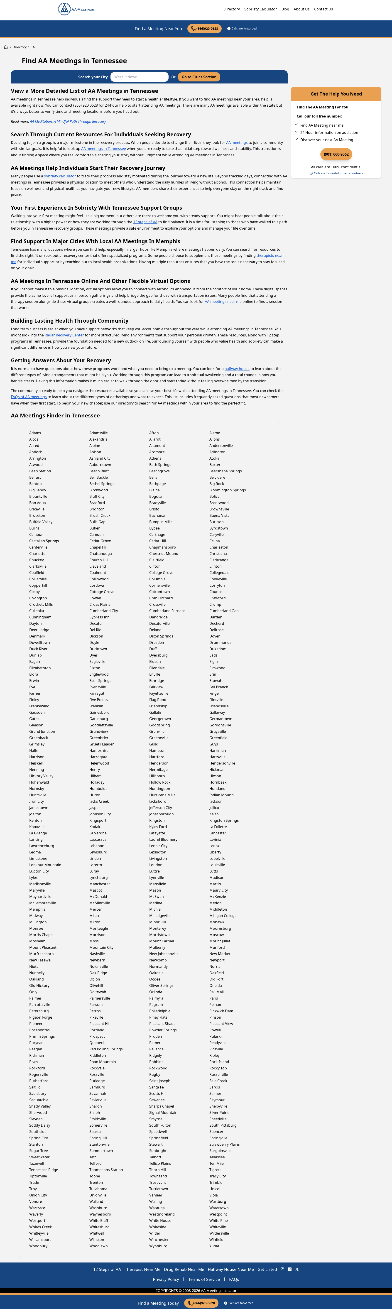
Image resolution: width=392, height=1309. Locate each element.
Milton (94, 921)
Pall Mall (216, 991)
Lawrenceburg (41, 845)
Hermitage (158, 769)
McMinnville (99, 902)
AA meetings (237, 142)
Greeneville (159, 737)
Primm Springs (42, 1036)
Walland (96, 1201)
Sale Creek (218, 1080)
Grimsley (36, 744)
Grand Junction (42, 731)
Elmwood (217, 667)
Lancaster (217, 833)
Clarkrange (218, 559)
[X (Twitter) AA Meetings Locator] (297, 1269)
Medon (215, 902)
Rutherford (39, 1080)
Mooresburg (220, 928)
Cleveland (97, 566)
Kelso (214, 813)
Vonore (35, 1201)
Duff (153, 648)
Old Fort (216, 979)
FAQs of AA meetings (29, 396)
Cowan (95, 598)
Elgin (213, 661)
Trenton (96, 1182)
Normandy (158, 966)
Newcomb (158, 960)
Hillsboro (157, 775)
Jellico (214, 807)
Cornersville (159, 585)
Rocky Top (218, 1068)
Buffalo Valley (40, 521)
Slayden (36, 1118)
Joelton (35, 813)
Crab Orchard (161, 598)
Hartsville (217, 756)
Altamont (157, 445)
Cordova (96, 585)
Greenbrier (98, 737)
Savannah (97, 1093)
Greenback (38, 737)
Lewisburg (98, 852)
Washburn (98, 1207)
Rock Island (219, 1061)
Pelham (215, 1004)
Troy (33, 1188)
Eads (213, 655)
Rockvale (97, 1068)
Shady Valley (40, 1106)
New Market (219, 953)
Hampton (157, 750)
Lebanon (96, 845)
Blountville (38, 496)
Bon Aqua (37, 502)
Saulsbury (37, 1093)
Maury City (218, 890)
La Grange (38, 833)
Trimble (215, 1182)
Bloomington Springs (227, 490)
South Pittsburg (223, 1125)
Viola (213, 1195)
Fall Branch (218, 686)
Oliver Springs (161, 985)
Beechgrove (159, 470)
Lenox (214, 845)
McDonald (98, 896)
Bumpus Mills (160, 521)
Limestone (38, 858)
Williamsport (40, 1239)
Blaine (154, 490)
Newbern (97, 960)
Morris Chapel (41, 934)
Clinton (215, 566)
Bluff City (97, 496)
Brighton (97, 509)
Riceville (216, 1049)
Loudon (155, 864)
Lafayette (157, 833)
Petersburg (39, 1010)
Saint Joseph (159, 1080)
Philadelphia (159, 1010)
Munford (217, 947)
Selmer (215, 1093)
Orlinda (155, 991)
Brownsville (219, 509)
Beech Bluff (99, 470)
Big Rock (216, 483)
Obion (94, 979)
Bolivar (215, 496)
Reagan (35, 1049)
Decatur (96, 623)
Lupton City (39, 871)
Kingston (157, 820)
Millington (38, 921)
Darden (215, 617)
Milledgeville (160, 915)
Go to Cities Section (199, 76)
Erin (212, 674)
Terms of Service (204, 1279)
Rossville (96, 1074)
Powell (215, 1029)
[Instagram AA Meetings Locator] (282, 1269)
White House (160, 1220)
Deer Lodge (39, 629)
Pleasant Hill (99, 1023)
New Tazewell (40, 960)
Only (33, 991)
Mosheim (37, 941)
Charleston (218, 547)
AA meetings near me (223, 301)
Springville (218, 1137)
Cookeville (218, 578)
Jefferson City (160, 807)
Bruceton (37, 515)
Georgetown (160, 718)
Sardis (214, 1087)
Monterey (157, 928)
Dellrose (216, 629)
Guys (213, 744)
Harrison (36, 756)
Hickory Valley (41, 775)
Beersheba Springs (225, 470)
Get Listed (267, 1269)
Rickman (36, 1055)
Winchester (159, 1239)
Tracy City (217, 1176)
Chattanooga (100, 553)
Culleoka (36, 610)
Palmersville (99, 998)
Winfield (216, 1239)
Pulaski (215, 1036)
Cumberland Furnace (167, 610)
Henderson (159, 763)
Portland (96, 1029)
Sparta (95, 1131)
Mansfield (157, 883)
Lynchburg (98, 877)
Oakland (36, 979)
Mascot (95, 890)
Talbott (155, 1157)
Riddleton (97, 1055)
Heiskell (36, 763)
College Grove (161, 572)
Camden (96, 534)
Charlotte (37, 553)
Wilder (154, 1233)
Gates (34, 718)
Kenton (35, 820)
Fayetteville (158, 693)
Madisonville (40, 883)
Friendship (158, 706)
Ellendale (157, 667)
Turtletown (158, 1188)
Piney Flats (158, 1017)
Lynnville (156, 877)
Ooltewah (97, 991)
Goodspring (159, 725)
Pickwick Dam (221, 1010)
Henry (94, 769)
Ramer (155, 1042)
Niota (34, 966)
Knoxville (36, 826)
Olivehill (96, 985)
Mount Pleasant (42, 947)
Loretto (95, 864)
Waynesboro (100, 1214)
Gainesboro (99, 712)
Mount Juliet (219, 941)
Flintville (216, 699)
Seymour (217, 1099)
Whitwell (96, 1233)
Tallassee (217, 1157)
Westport (37, 1220)
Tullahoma (98, 1188)
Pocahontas (39, 1029)
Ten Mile (216, 1163)
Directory (232, 9)
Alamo (214, 432)
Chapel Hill (98, 547)
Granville (156, 731)
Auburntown (100, 464)
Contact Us (323, 9)
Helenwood (99, 763)
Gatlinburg (98, 718)
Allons (214, 439)
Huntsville (37, 794)
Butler (94, 528)
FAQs (234, 1279)
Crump (215, 604)
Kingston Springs (224, 820)
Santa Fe (156, 1087)
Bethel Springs (101, 483)
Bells (153, 477)
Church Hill (98, 559)
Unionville (97, 1195)
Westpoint (218, 1214)
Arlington (217, 451)
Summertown (101, 1150)
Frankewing (39, 706)
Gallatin (155, 712)
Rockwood (158, 1068)
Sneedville (218, 1118)
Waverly (36, 1214)
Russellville (218, 1074)
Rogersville (38, 1074)
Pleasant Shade (162, 1023)
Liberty (215, 852)
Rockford (37, 1068)
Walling (155, 1201)
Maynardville (40, 896)
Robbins (156, 1061)
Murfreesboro (41, 953)
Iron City (36, 801)
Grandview (98, 731)
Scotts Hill (157, 1093)
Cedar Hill (157, 540)
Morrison (97, 934)
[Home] (6, 47)
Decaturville (159, 623)
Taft (92, 1157)
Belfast (35, 477)
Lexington (157, 852)
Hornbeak (218, 782)
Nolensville (98, 966)
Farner (35, 693)
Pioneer (36, 1023)
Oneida (215, 985)
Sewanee (157, 1099)
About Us (302, 9)
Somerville (98, 1125)
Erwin (34, 680)
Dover (214, 636)
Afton (154, 432)
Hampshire (98, 750)
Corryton (217, 585)
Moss (94, 941)
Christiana (218, 553)
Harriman (217, 750)
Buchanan (158, 515)
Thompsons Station (106, 1169)
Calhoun (36, 534)
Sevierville (97, 1099)
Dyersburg (158, 655)
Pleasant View (221, 1023)
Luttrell (155, 871)
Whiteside (157, 1226)
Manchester (99, 883)
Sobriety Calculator (260, 9)
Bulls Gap (97, 521)
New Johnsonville (164, 953)
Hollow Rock (160, 782)
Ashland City (99, 458)
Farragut (96, 693)
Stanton (36, 1144)
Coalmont (97, 572)
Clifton (155, 566)
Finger (214, 693)
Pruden (155, 1036)
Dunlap (35, 655)
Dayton (35, 623)
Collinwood (99, 578)
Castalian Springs (44, 540)
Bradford (97, 502)
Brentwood (219, 502)
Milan (94, 915)
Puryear (36, 1042)
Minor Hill (157, 921)
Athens (155, 458)
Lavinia (215, 839)
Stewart (156, 1144)
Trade (34, 1182)
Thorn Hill (157, 1169)
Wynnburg (158, 1245)
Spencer (216, 1131)
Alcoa (34, 439)
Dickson (96, 636)
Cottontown (159, 591)
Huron (94, 794)
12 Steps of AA (107, 1269)
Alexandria (98, 439)
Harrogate (98, 756)
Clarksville (38, 566)
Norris (214, 966)
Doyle (94, 642)
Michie (155, 909)
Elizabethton (40, 667)
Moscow (216, 934)
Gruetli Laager (101, 744)
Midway (36, 915)
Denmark (37, 636)
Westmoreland (162, 1214)
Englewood (99, 674)
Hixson (215, 775)
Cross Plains (99, 604)
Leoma (35, 852)
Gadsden (37, 712)
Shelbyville (218, 1106)
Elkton (94, 667)
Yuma (214, 1245)
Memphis (37, 909)
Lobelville (217, 858)
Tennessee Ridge (43, 1169)
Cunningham (40, 617)
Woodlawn (98, 1245)
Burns (34, 528)
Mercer (95, 909)
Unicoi (214, 1188)
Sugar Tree (38, 1150)
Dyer (93, 655)
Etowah (215, 680)
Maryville (37, 890)
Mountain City (101, 947)
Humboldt (98, 788)
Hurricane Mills (162, 794)
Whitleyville (39, 1233)
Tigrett (215, 1169)
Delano (155, 629)
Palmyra (156, 998)
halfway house (237, 368)
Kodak (94, 826)
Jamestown (38, 807)
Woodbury (38, 1245)
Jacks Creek (99, 801)
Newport (217, 960)
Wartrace (37, 1207)
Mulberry (157, 947)
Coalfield (36, 572)
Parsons (96, 1004)
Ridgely (155, 1055)
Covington (38, 598)
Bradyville (157, 502)
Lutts (213, 871)
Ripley (214, 1055)
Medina (155, 902)
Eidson (155, 661)
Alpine (94, 445)
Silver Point (219, 1112)
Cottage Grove (101, 591)
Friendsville (219, 706)
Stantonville (99, 1144)
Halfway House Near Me (231, 1269)
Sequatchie (38, 1099)
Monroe (36, 928)
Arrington (37, 458)
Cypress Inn (99, 617)
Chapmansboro (162, 547)
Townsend (158, 1176)
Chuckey (36, 559)
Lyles (33, 877)
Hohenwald (39, 782)
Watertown (219, 1207)
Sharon (95, 1106)
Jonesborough (161, 813)
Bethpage (157, 483)
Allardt (155, 439)
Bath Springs (160, 464)
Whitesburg (99, 1226)
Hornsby (36, 788)
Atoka (214, 458)
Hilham (95, 775)
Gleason (36, 725)
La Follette (218, 826)
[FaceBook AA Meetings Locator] (290, 1269)
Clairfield (156, 559)
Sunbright (158, 1150)
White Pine (218, 1220)
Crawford (217, 598)
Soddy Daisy (39, 1125)
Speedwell (158, 1131)
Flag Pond (157, 699)
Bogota (155, 496)
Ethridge (156, 680)
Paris (213, 998)
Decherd (216, 623)
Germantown (220, 718)
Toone (94, 1176)
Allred (34, 445)
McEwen (156, 896)
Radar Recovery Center (64, 335)
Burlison (216, 521)
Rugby (154, 1074)
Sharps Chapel (161, 1106)
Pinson (215, 1017)
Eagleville (97, 661)
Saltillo (35, 1087)
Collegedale (219, 572)
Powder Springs (163, 1029)
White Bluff (98, 1220)
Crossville (157, 604)
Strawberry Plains (224, 1144)
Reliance (156, 1049)
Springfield (158, 1137)
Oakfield (216, 972)
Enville (154, 674)
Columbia (157, 578)
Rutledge (97, 1080)
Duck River (38, 648)
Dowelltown (39, 642)
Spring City (38, 1137)
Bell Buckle (98, 477)
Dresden (156, 642)
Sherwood (38, 1112)
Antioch (35, 451)
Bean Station (40, 470)
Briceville (36, 509)
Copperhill (38, 585)
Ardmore (157, 451)
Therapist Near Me (142, 1269)
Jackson (216, 801)
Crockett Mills (41, 604)
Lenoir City (158, 845)
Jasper (94, 807)
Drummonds (220, 642)
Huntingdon (159, 788)
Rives (33, 1061)
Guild (153, 744)
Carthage (157, 534)
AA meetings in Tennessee (103, 148)
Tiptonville (38, 1176)
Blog (285, 9)
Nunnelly (36, 972)
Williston (96, 1239)
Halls (33, 750)
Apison (95, 451)
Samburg (97, 1087)
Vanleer (155, 1195)
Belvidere (217, 477)
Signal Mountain (163, 1112)
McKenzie (217, 896)
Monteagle (98, 928)
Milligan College (223, 915)
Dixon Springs (161, 636)
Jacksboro (157, 801)
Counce (215, 591)
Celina (214, 540)
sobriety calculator (60, 176)
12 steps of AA (145, 221)
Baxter (214, 464)
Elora (33, 674)
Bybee (154, 528)
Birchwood (98, 490)
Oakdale (156, 972)
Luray (94, 871)
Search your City (93, 76)
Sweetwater (39, 1157)
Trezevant (157, 1182)
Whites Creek (40, 1226)
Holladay (96, 782)
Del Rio (95, 629)
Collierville (38, 578)
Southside (38, 1131)
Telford (95, 1163)
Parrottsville (39, 1004)
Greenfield (218, 737)
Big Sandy (37, 490)
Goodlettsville (101, 725)
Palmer (35, 998)
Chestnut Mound (163, 553)
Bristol (154, 509)
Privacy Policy (166, 1279)
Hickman (217, 769)
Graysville (217, 731)
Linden (95, 858)
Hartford (156, 756)
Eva (32, 686)
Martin (215, 883)
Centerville (38, 547)
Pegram (156, 1004)
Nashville (97, 953)
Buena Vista (219, 515)
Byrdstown (218, 528)
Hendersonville (222, 763)
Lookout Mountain (45, 864)
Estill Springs (100, 680)
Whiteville (217, 1226)
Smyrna (155, 1118)
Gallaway (217, 712)
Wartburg (217, 1201)
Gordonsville (220, 725)
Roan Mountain (102, 1061)
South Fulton (160, 1125)
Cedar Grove (100, 540)
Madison (216, 877)
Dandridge (158, 617)
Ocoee (154, 979)
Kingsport (97, 820)
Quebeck (97, 1042)
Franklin (96, 706)
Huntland (217, 788)
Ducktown (98, 648)
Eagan (34, 661)
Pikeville (96, 1017)
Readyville (217, 1042)
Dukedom (217, 648)
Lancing (36, 839)
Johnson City (100, 813)
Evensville (97, 686)
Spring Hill (98, 1137)
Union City (38, 1195)
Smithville (97, 1118)
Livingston (158, 858)
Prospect (97, 1036)
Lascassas (97, 839)
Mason (155, 890)
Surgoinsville (220, 1150)
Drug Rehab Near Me (184, 1269)
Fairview (156, 686)
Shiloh (94, 1112)
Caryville (216, 534)
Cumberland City (103, 610)
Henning (36, 769)
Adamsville (98, 432)
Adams (35, 432)
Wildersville (219, 1233)
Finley (34, 699)
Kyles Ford (158, 826)
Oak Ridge (98, 972)
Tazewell (36, 1163)
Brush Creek (99, 515)
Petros (95, 1010)
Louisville (217, 864)
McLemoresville (42, 902)
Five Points (98, 699)
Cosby (34, 591)
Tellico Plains (160, 1163)
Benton (35, 483)
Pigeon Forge (40, 1017)
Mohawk (216, 921)
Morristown (159, 934)
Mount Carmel (161, 941)
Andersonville (221, 445)
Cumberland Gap (224, 610)
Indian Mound (221, 794)
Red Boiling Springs (106, 1049)
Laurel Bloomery (163, 839)
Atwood (36, 464)
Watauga (157, 1207)
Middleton (218, 909)
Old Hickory (39, 985)
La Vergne (98, 833)
